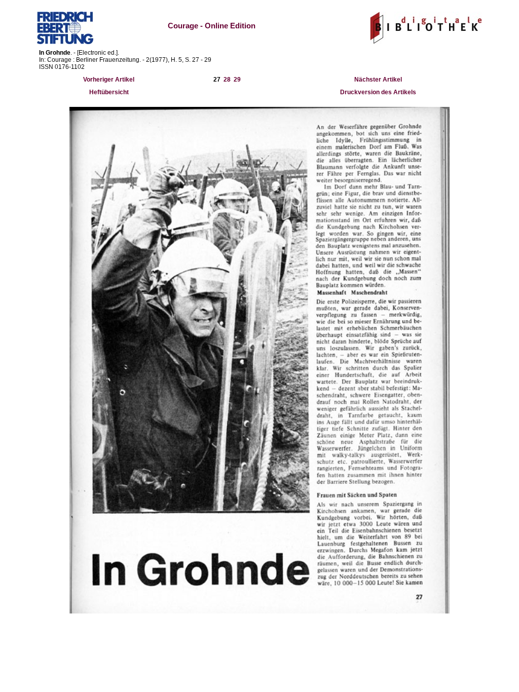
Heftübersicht (109, 92)
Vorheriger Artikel (108, 79)
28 (227, 79)
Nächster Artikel (378, 79)
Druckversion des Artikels (378, 92)
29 (237, 79)
